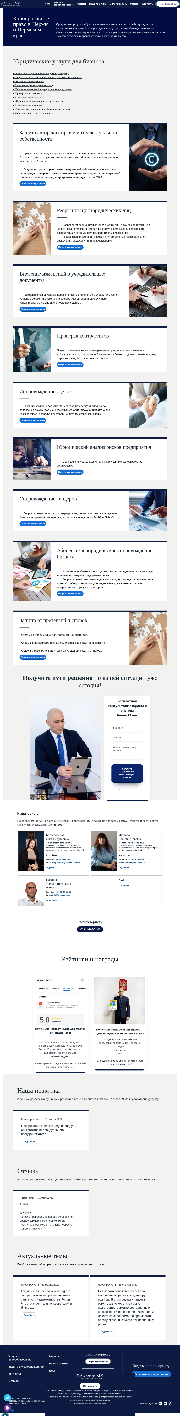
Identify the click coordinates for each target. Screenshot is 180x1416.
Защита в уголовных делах (26, 1366)
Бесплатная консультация (151, 1374)
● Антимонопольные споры (28, 81)
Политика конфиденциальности (19, 1409)
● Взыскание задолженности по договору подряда (41, 73)
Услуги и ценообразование (63, 3)
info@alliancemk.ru (61, 895)
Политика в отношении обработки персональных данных (90, 1403)
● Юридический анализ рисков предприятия (38, 101)
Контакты (147, 3)
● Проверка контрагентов (27, 93)
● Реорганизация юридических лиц (33, 85)
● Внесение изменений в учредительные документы (42, 89)
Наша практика (98, 3)
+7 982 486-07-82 (63, 892)
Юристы (81, 3)
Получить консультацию (33, 183)
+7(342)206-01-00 (167, 3)
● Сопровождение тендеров (28, 105)
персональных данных (117, 789)
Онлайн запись (118, 3)
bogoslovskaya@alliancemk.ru (66, 862)
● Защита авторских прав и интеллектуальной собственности (47, 77)
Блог (47, 3)
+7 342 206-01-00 (63, 859)
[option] (60, 1018)
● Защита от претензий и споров (31, 112)
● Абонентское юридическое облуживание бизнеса (41, 108)
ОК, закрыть (90, 1386)
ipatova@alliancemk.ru (135, 862)
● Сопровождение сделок (27, 97)
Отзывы (134, 3)
